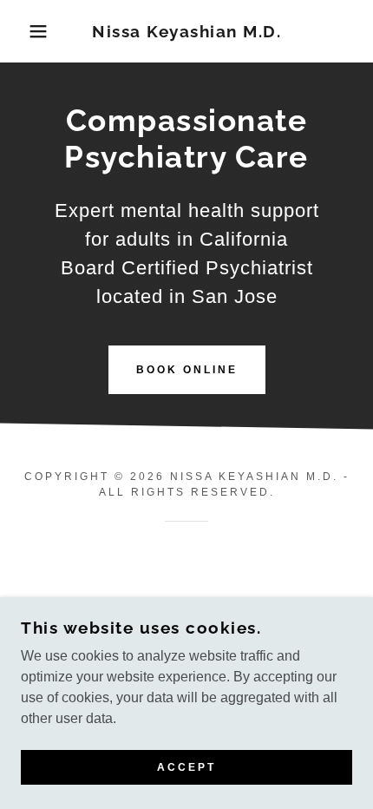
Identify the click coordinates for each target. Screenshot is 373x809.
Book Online (187, 370)
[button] (28, 31)
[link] (186, 32)
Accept (186, 767)
